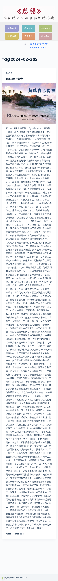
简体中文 (34, 43)
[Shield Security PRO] (2, 578)
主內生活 (9, 73)
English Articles (38, 47)
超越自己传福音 (14, 78)
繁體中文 (43, 43)
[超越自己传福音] (29, 103)
